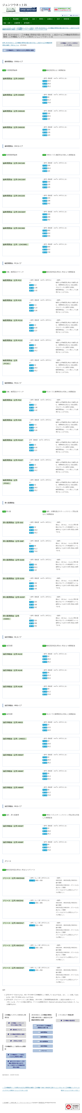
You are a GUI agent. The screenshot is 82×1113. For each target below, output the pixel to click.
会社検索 (25, 19)
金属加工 (50, 19)
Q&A (33, 19)
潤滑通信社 (42, 1102)
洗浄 (58, 19)
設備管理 (17, 23)
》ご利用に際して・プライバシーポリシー (20, 1102)
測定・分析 (6, 23)
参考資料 (27, 23)
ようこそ (6, 19)
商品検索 (16, 19)
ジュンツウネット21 (14, 4)
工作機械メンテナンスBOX (25, 28)
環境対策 (66, 19)
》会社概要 (5, 1102)
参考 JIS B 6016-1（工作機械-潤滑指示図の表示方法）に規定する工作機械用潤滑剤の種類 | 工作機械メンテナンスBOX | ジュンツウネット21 (40, 28)
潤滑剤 (41, 19)
